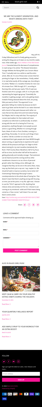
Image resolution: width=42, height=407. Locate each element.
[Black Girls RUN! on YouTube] (14, 361)
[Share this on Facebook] (29, 204)
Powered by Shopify (8, 388)
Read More (6, 304)
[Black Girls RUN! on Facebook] (9, 361)
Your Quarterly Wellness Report (17, 311)
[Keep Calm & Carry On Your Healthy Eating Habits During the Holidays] (21, 278)
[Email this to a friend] (37, 204)
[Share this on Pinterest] (33, 204)
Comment (7, 238)
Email (5, 230)
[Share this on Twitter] (24, 204)
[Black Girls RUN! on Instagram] (19, 361)
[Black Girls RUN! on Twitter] (4, 361)
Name (5, 222)
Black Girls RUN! (12, 386)
